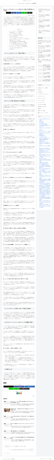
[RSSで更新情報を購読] (21, 393)
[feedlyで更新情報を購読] (19, 393)
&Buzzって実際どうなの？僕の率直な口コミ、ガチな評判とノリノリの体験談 (45, 172)
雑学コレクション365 (42, 158)
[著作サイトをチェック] (17, 393)
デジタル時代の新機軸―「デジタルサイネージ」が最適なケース (19, 42)
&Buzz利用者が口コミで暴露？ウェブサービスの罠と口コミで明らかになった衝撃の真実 (45, 194)
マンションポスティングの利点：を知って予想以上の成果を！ (18, 45)
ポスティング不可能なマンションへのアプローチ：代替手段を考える (20, 38)
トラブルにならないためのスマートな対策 (16, 37)
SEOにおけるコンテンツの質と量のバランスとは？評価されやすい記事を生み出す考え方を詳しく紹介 (44, 15)
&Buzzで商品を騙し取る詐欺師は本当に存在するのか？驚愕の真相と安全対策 (45, 198)
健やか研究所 (41, 122)
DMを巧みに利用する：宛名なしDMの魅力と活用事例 (17, 41)
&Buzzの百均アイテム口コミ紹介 (44, 149)
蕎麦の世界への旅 (42, 135)
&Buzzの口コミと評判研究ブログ (44, 148)
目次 (18, 29)
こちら (15, 356)
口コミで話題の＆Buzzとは (43, 163)
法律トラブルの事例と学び (14, 36)
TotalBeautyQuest (42, 140)
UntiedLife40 (41, 134)
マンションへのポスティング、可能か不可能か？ (16, 31)
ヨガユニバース (41, 121)
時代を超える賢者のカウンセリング (45, 154)
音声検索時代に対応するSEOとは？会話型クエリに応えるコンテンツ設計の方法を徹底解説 (44, 10)
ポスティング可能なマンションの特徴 (15, 33)
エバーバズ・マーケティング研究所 (45, 131)
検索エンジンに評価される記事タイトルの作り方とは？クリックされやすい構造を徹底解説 (44, 31)
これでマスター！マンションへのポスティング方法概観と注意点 (18, 46)
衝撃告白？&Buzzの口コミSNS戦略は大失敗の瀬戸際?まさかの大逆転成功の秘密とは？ (45, 180)
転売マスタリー (41, 130)
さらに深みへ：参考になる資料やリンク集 (16, 47)
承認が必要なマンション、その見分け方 (15, 32)
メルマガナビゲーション (43, 136)
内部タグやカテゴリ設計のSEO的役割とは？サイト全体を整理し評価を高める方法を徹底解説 (44, 20)
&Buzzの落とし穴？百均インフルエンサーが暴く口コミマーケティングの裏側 (45, 176)
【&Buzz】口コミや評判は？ (44, 162)
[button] (29, 13)
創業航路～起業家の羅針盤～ (44, 139)
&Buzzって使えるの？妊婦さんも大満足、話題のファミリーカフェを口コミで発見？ (45, 206)
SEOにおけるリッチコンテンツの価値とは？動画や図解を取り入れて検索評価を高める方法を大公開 (44, 26)
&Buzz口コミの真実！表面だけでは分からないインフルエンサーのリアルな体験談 (45, 202)
